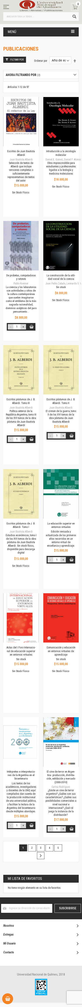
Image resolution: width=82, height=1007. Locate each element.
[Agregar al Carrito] (31, 327)
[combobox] (41, 16)
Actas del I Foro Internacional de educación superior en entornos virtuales (21, 651)
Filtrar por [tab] (17, 59)
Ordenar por (40, 60)
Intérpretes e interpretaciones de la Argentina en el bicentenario (21, 775)
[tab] (41, 75)
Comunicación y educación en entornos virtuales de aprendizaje (61, 651)
